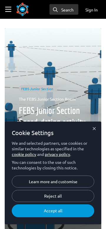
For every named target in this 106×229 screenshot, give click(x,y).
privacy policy (57, 154)
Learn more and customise (53, 181)
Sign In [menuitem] (91, 9)
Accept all (53, 210)
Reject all (53, 195)
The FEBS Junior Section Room (47, 99)
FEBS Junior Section (37, 88)
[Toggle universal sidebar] (8, 9)
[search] (63, 9)
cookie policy (24, 154)
